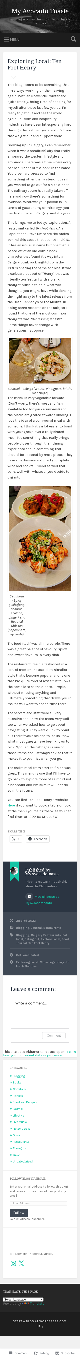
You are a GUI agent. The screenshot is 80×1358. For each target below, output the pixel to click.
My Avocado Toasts (40, 11)
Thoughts (19, 1148)
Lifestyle (18, 1115)
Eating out (32, 939)
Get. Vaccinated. (28, 955)
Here (11, 805)
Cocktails (19, 1089)
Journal (36, 927)
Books (17, 1082)
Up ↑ (40, 1326)
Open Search (72, 39)
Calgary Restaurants (46, 935)
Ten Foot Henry (38, 943)
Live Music (20, 1122)
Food (65, 939)
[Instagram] (13, 1263)
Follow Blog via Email (28, 1178)
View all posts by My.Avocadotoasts (42, 900)
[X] (21, 1263)
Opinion (18, 1135)
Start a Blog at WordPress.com (39, 1321)
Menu (15, 40)
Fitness (18, 1095)
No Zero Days (21, 1128)
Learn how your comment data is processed (39, 1053)
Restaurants (52, 927)
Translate (37, 1304)
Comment (54, 1035)
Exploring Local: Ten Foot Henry (35, 64)
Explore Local (50, 939)
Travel (16, 1155)
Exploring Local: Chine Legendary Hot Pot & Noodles (43, 964)
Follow (18, 1213)
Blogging (22, 927)
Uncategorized (23, 1161)
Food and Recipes (25, 1102)
